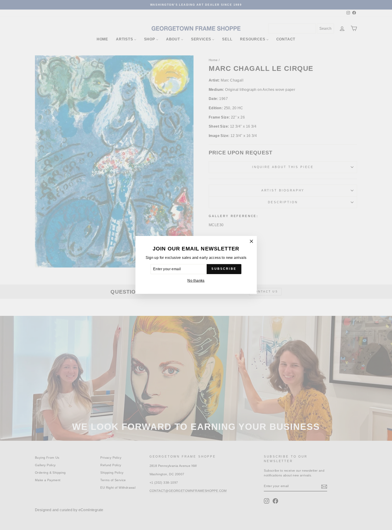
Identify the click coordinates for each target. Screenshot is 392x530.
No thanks (196, 280)
